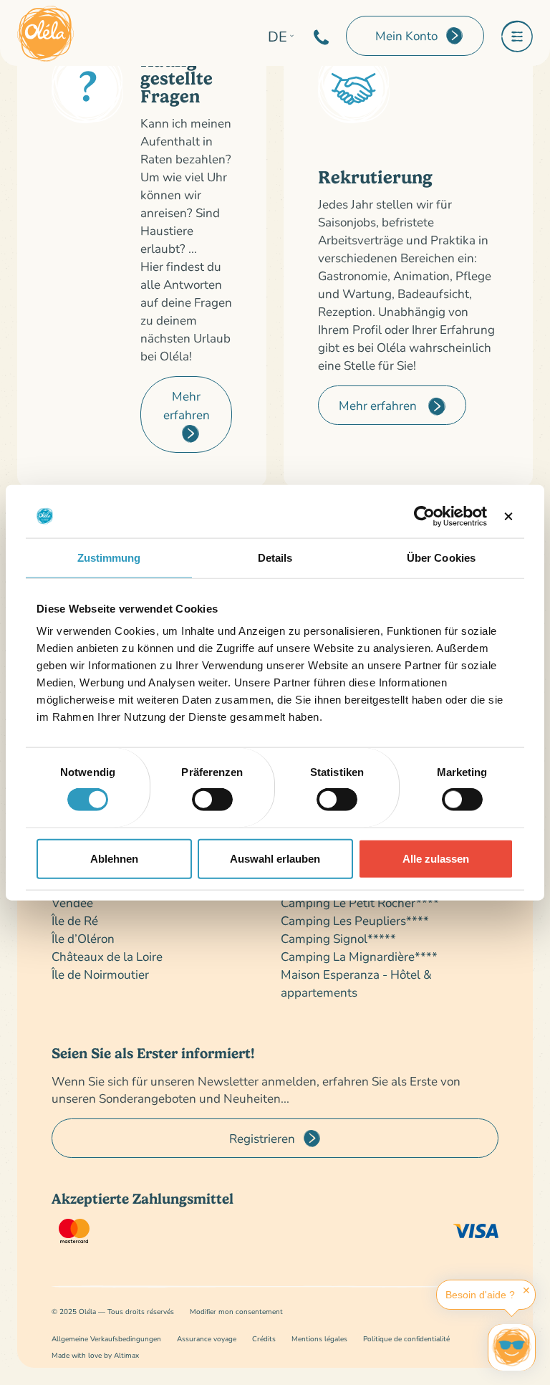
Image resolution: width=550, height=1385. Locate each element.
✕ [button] (526, 1290)
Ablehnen (114, 858)
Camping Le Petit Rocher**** (360, 902)
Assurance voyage (206, 1338)
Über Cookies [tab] (441, 557)
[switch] (212, 799)
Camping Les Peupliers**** (355, 920)
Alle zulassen (435, 858)
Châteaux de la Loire (107, 956)
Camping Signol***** (338, 938)
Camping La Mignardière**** (359, 956)
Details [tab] (275, 557)
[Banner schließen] (508, 516)
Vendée (72, 902)
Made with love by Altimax (95, 1355)
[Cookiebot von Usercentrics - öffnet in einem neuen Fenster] (424, 516)
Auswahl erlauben (275, 858)
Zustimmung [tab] (109, 557)
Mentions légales (319, 1338)
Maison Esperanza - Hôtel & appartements (356, 983)
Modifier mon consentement (236, 1311)
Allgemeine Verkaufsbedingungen (106, 1338)
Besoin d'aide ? (480, 1294)
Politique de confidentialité (406, 1338)
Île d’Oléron (83, 938)
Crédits (264, 1338)
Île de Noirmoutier (100, 974)
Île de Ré (75, 920)
